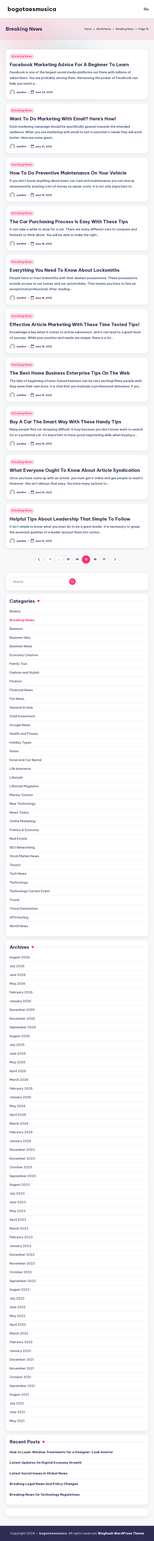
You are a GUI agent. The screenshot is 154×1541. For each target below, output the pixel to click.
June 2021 (17, 1412)
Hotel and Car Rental (26, 760)
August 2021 (19, 1394)
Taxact (15, 865)
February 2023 (21, 1237)
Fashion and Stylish (24, 672)
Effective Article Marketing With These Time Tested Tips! (75, 324)
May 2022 (17, 1316)
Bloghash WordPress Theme (121, 1533)
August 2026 (20, 957)
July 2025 (17, 1045)
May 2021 (17, 1421)
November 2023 (22, 1158)
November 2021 (22, 1368)
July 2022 (17, 1298)
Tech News (18, 873)
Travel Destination (24, 908)
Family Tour (18, 664)
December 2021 (22, 1359)
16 (95, 559)
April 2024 (18, 1115)
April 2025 (18, 1071)
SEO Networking (22, 847)
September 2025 (23, 1027)
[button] (39, 559)
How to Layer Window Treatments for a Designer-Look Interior (61, 1452)
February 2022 (21, 1342)
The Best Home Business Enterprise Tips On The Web (70, 373)
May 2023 (17, 1211)
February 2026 (21, 992)
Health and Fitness (24, 734)
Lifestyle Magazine (24, 786)
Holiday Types (20, 742)
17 (104, 559)
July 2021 (17, 1403)
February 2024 (21, 1132)
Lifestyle (16, 777)
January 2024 (20, 1141)
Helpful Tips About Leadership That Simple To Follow (70, 519)
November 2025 (22, 1018)
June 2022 (18, 1307)
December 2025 (22, 1010)
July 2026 (17, 966)
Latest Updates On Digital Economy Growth (46, 1463)
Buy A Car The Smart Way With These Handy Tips (65, 421)
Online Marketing (22, 821)
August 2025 (20, 1036)
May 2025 (17, 1062)
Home (14, 751)
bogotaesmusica (32, 9)
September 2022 (23, 1281)
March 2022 (19, 1333)
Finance (16, 681)
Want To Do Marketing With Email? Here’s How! (63, 118)
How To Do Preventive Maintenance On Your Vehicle (68, 173)
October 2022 (21, 1272)
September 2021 (22, 1386)
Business (16, 629)
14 (77, 559)
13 (68, 559)
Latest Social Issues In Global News (38, 1473)
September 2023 (23, 1176)
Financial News (21, 690)
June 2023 (18, 1202)
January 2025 (20, 1097)
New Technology (22, 804)
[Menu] (146, 9)
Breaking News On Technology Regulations (45, 1494)
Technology (19, 882)
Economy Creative (24, 655)
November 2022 (22, 1263)
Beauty (15, 611)
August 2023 (20, 1185)
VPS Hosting (19, 917)
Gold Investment (22, 716)
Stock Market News (24, 856)
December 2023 (22, 1150)
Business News (21, 646)
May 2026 (17, 984)
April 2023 (18, 1220)
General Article (21, 707)
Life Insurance (20, 769)
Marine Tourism (21, 795)
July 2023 (17, 1193)
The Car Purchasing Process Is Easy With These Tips (69, 221)
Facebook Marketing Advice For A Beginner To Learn (69, 64)
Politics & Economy (24, 830)
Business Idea (20, 637)
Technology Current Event (30, 891)
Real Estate (18, 839)
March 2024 (19, 1123)
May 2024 (17, 1106)
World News (19, 926)
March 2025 (19, 1080)
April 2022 (18, 1324)
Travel (14, 900)
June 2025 (18, 1053)
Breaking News (22, 56)
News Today (19, 812)
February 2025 (21, 1088)
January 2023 (20, 1246)
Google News (20, 725)
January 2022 (20, 1351)
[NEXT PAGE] (115, 559)
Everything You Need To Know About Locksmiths (65, 270)
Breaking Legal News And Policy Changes (44, 1484)
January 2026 (20, 1001)
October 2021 (20, 1377)
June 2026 (18, 975)
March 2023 (19, 1228)
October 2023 (21, 1167)
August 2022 (20, 1289)
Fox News (17, 699)
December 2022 (22, 1255)
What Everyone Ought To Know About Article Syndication (75, 470)
